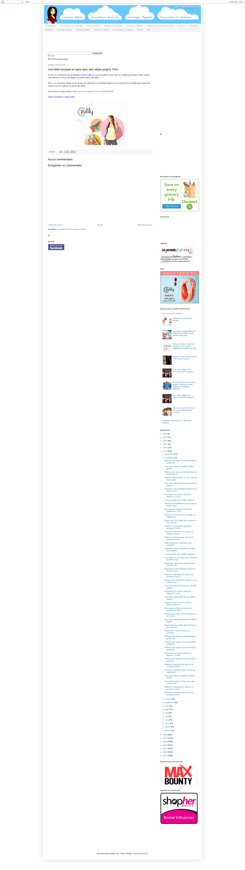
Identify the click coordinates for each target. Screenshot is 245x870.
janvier (168, 730)
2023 (165, 437)
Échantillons (193, 26)
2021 (165, 444)
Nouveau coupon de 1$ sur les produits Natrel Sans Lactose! (184, 410)
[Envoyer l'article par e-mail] (60, 152)
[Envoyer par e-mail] (65, 152)
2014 (165, 749)
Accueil (100, 225)
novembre (169, 458)
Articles (140, 30)
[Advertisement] (94, 41)
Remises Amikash (83, 30)
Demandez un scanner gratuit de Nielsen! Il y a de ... (178, 495)
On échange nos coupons (123, 30)
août (167, 706)
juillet (167, 709)
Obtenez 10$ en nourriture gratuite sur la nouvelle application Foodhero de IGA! (185, 346)
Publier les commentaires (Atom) (72, 229)
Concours (181, 26)
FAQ (148, 30)
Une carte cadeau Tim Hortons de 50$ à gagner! (183, 370)
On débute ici (51, 26)
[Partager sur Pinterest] (74, 152)
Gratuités (49, 30)
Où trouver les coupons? (172, 313)
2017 (165, 738)
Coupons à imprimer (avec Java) (160, 26)
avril (167, 720)
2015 (165, 745)
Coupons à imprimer (135, 26)
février (168, 727)
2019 (165, 451)
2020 (165, 448)
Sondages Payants (64, 30)
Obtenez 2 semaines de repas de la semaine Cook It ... (179, 533)
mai (167, 716)
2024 (165, 434)
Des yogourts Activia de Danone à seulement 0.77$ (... (178, 510)
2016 (165, 742)
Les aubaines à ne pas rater (71, 26)
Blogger (145, 853)
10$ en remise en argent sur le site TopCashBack (92, 91)
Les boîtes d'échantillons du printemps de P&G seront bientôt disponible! (184, 333)
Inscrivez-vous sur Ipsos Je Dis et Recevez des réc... (178, 603)
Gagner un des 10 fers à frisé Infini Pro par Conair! (185, 358)
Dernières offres (93, 26)
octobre (168, 699)
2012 (165, 756)
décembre (169, 454)
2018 (165, 735)
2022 (165, 441)
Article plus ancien (144, 225)
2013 (165, 752)
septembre (169, 702)
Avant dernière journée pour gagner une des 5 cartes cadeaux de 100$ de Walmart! (184, 385)
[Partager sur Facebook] (72, 152)
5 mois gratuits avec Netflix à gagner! (180, 500)
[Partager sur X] (70, 152)
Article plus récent (55, 225)
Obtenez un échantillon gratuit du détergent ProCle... (178, 527)
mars (167, 723)
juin (166, 713)
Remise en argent (101, 30)
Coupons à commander (113, 26)
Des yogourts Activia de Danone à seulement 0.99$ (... (178, 609)
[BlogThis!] (67, 152)
